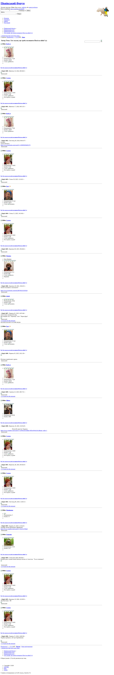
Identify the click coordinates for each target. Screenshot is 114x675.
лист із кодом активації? (17, 9)
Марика (8, 256)
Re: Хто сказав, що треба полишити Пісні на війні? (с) (14, 67)
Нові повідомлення (26, 646)
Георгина (9, 534)
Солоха (8, 78)
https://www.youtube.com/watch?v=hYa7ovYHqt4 (14, 529)
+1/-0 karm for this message (8, 396)
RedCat (8, 44)
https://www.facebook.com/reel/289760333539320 (14, 290)
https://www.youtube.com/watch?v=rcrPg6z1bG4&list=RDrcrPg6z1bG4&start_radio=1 (24, 430)
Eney (7, 186)
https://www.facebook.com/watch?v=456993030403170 (15, 145)
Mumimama (9, 510)
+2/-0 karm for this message (8, 320)
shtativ (8, 296)
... (15, 37)
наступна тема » (15, 35)
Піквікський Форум (13, 3)
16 (18, 37)
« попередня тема (6, 35)
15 (16, 37)
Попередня (10, 37)
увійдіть (24, 7)
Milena (8, 400)
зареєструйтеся (33, 7)
